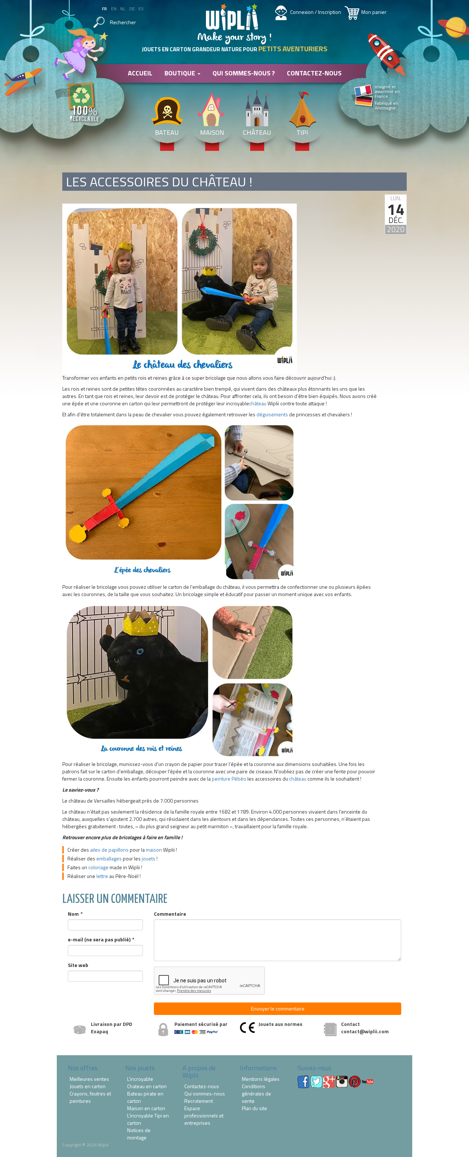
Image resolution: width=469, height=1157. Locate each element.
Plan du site (254, 1108)
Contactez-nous (314, 73)
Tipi (302, 132)
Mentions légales (261, 1079)
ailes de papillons (109, 849)
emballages (109, 858)
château (257, 403)
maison (154, 849)
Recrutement (198, 1101)
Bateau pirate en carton (145, 1097)
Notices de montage (139, 1134)
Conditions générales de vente (256, 1094)
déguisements (272, 414)
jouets (148, 858)
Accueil (140, 73)
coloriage (98, 867)
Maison (212, 132)
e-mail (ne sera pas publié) (101, 939)
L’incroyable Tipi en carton (148, 1119)
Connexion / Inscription (315, 12)
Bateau (167, 132)
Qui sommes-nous (204, 1093)
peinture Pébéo (229, 778)
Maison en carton (146, 1108)
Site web (78, 965)
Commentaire (170, 914)
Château (257, 132)
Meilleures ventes (89, 1079)
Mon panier (374, 12)
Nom (75, 914)
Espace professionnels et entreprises (204, 1116)
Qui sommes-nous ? (244, 73)
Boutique (181, 73)
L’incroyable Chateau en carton (147, 1082)
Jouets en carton (88, 1086)
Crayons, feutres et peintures (90, 1097)
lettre (102, 876)
